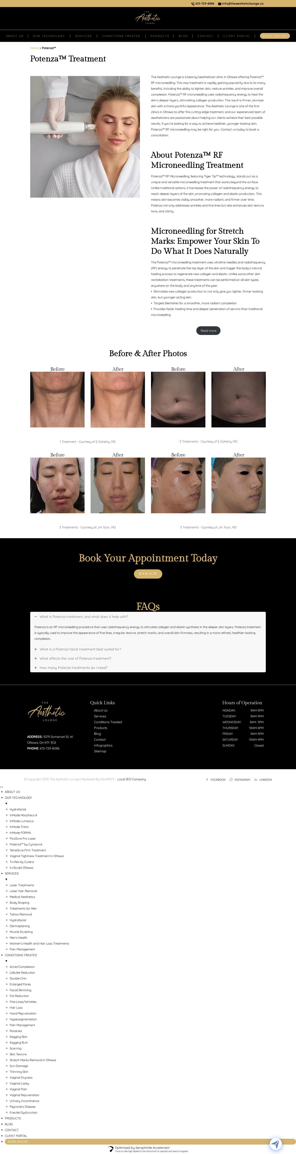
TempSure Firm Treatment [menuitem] (28, 850)
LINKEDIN (265, 779)
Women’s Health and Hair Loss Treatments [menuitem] (39, 943)
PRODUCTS (160, 36)
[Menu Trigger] (1, 787)
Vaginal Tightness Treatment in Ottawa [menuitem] (37, 856)
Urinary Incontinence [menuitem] (24, 1101)
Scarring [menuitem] (15, 1048)
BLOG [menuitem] (9, 1124)
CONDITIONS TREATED (121, 36)
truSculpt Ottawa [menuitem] (21, 868)
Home (34, 48)
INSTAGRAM (242, 779)
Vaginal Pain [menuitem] (18, 1089)
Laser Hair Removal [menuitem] (23, 891)
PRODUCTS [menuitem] (13, 1118)
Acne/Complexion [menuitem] (22, 967)
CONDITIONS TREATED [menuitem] (21, 958)
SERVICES (83, 36)
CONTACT (206, 36)
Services (100, 716)
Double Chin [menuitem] (18, 978)
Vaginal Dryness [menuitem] (21, 1077)
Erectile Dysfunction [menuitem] (23, 1112)
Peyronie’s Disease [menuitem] (22, 1107)
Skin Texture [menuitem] (18, 1054)
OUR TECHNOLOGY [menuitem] (18, 800)
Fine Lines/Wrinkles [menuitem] (23, 1002)
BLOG (183, 36)
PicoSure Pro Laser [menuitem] (23, 838)
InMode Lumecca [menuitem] (22, 821)
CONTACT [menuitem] (12, 1130)
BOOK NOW (148, 574)
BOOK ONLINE (275, 36)
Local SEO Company (131, 779)
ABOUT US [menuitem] (12, 792)
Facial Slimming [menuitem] (20, 990)
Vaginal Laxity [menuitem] (19, 1083)
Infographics (103, 745)
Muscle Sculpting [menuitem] (21, 932)
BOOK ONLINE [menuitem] (18, 1142)
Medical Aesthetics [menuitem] (22, 897)
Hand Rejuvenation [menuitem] (23, 1013)
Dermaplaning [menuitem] (20, 926)
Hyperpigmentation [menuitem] (23, 1019)
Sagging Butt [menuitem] (19, 1042)
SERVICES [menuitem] (12, 876)
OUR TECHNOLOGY (49, 36)
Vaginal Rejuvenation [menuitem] (24, 1095)
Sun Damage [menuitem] (19, 1066)
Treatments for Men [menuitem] (23, 908)
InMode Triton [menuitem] (19, 827)
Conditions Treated (108, 722)
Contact (100, 739)
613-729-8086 (204, 3)
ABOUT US (15, 36)
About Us (101, 710)
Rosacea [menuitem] (16, 1031)
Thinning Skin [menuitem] (19, 1072)
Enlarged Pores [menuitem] (20, 984)
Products (100, 728)
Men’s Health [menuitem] (18, 937)
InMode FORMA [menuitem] (20, 833)
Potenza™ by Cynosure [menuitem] (26, 844)
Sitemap (100, 751)
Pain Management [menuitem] (22, 949)
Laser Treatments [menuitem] (22, 885)
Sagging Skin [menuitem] (18, 1037)
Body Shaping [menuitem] (19, 903)
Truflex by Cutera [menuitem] (22, 862)
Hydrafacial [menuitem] (18, 809)
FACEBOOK (218, 779)
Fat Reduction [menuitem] (19, 996)
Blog (97, 734)
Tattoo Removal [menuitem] (21, 914)
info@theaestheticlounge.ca (242, 3)
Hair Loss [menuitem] (16, 1007)
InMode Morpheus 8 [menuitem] (23, 815)
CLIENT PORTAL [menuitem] (16, 1136)
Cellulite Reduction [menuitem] (22, 972)
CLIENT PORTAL (236, 36)
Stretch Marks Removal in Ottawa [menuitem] (33, 1060)
